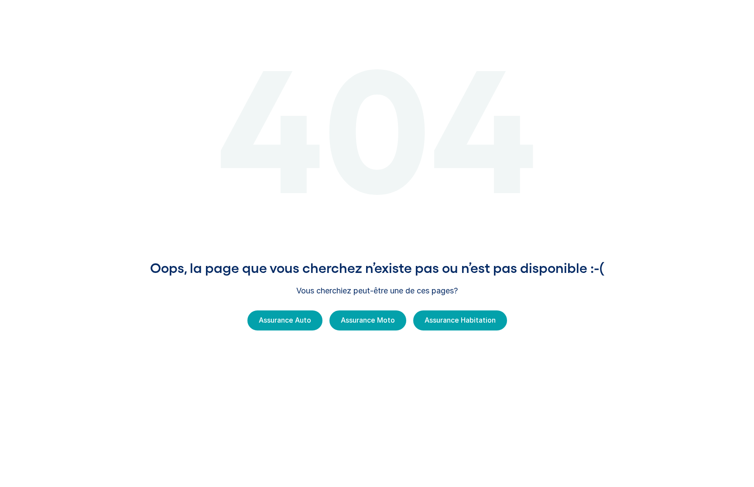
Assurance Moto (368, 320)
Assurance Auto (285, 320)
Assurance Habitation (460, 320)
